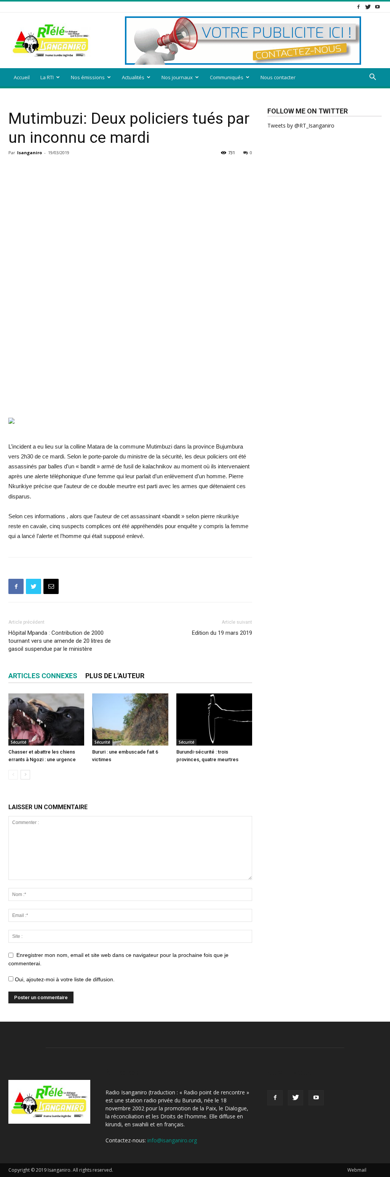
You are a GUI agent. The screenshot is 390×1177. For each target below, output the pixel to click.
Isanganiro (29, 152)
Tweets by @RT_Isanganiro (300, 125)
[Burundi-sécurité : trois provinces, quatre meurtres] (214, 719)
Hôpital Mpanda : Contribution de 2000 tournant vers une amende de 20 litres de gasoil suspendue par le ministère (59, 640)
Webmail (356, 1170)
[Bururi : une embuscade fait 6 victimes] (130, 719)
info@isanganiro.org (172, 1140)
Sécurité (18, 742)
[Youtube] (377, 7)
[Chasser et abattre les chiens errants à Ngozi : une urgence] (46, 719)
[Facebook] (358, 7)
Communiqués (226, 77)
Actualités (133, 77)
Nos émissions (88, 77)
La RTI (47, 77)
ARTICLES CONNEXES (42, 676)
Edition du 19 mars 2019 (222, 632)
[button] (372, 77)
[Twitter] (368, 7)
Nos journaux (177, 77)
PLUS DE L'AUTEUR (114, 676)
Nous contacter (278, 77)
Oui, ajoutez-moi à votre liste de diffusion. (64, 979)
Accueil (22, 77)
